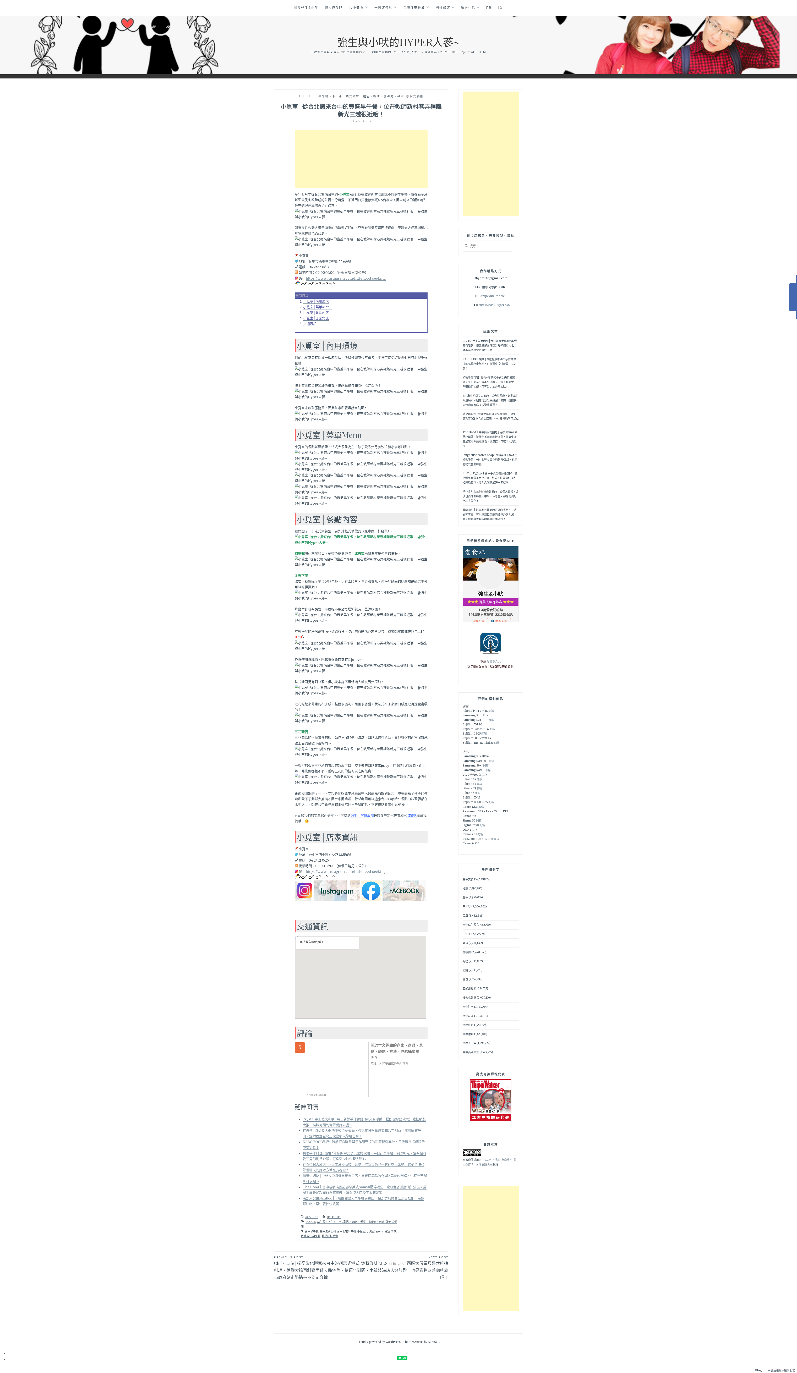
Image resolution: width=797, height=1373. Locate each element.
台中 (465, 897)
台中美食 (356, 8)
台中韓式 (468, 1016)
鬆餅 (465, 970)
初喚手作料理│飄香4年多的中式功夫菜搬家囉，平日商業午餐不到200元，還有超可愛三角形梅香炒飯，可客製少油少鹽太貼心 (490, 382)
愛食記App (494, 661)
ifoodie (307, 96)
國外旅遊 (443, 8)
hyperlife (334, 1217)
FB (489, 8)
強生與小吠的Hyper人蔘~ (398, 42)
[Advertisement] (361, 159)
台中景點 (468, 1025)
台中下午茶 (469, 1043)
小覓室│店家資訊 (316, 318)
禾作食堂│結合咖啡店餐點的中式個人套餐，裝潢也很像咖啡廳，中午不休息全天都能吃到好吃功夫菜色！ (490, 496)
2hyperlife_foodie (492, 296)
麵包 (465, 979)
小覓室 (361, 1231)
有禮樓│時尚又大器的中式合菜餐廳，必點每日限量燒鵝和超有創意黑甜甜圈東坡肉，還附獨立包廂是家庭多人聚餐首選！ (490, 400)
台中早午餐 (311, 1231)
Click (793, 297)
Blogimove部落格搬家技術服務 (775, 1370)
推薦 (465, 888)
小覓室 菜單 (389, 1231)
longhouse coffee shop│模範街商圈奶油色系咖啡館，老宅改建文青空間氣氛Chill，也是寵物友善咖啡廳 (490, 459)
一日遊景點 (383, 8)
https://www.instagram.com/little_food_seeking (346, 278)
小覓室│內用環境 (316, 301)
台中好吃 (468, 1007)
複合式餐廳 (469, 997)
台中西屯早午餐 (346, 1231)
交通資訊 (310, 324)
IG (500, 8)
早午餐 (467, 906)
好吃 (465, 961)
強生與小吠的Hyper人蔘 (494, 305)
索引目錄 (302, 296)
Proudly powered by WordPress (379, 1342)
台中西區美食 (471, 1052)
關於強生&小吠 (306, 8)
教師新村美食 (330, 1236)
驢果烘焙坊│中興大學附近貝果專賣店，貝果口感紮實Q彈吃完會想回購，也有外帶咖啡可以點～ (491, 418)
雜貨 (465, 943)
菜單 (465, 915)
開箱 (491, 711)
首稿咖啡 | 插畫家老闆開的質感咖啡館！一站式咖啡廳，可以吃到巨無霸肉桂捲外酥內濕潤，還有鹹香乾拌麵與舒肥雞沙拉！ (489, 514)
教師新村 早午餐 (310, 1236)
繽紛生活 (468, 8)
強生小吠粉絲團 (362, 815)
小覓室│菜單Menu (317, 307)
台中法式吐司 (328, 1231)
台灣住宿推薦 (414, 8)
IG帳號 (411, 815)
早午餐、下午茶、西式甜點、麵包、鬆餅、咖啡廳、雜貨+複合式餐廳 (371, 96)
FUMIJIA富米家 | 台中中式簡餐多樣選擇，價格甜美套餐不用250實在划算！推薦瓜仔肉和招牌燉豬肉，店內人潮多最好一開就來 (490, 478)
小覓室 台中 (374, 1231)
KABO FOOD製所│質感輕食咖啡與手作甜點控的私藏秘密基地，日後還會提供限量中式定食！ (490, 363)
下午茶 (467, 934)
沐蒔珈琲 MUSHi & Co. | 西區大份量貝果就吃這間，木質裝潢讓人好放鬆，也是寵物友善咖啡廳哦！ (404, 1268)
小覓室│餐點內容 (316, 313)
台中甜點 (468, 1034)
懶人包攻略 (334, 8)
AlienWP (433, 1342)
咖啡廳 (467, 952)
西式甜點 (468, 988)
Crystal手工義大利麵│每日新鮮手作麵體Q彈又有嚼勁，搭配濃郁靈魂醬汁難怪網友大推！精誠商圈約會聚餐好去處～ (490, 345)
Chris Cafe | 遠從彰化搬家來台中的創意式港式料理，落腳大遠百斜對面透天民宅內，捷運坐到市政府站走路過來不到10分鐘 (317, 1268)
